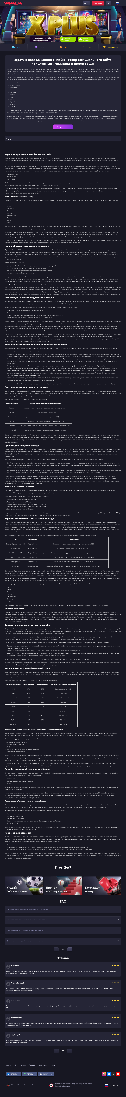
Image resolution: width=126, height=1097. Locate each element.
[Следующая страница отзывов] (69, 1051)
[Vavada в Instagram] (104, 1074)
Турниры (32, 1065)
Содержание (43, 1065)
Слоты (8, 1065)
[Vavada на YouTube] (118, 1074)
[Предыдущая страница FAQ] (56, 949)
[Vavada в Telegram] (108, 3)
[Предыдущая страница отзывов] (56, 1051)
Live (15, 1065)
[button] (123, 25)
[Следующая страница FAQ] (69, 949)
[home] (13, 3)
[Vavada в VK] (109, 1074)
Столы (23, 1065)
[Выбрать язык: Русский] (118, 3)
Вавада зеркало (63, 127)
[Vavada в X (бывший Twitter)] (113, 1074)
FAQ (53, 1065)
